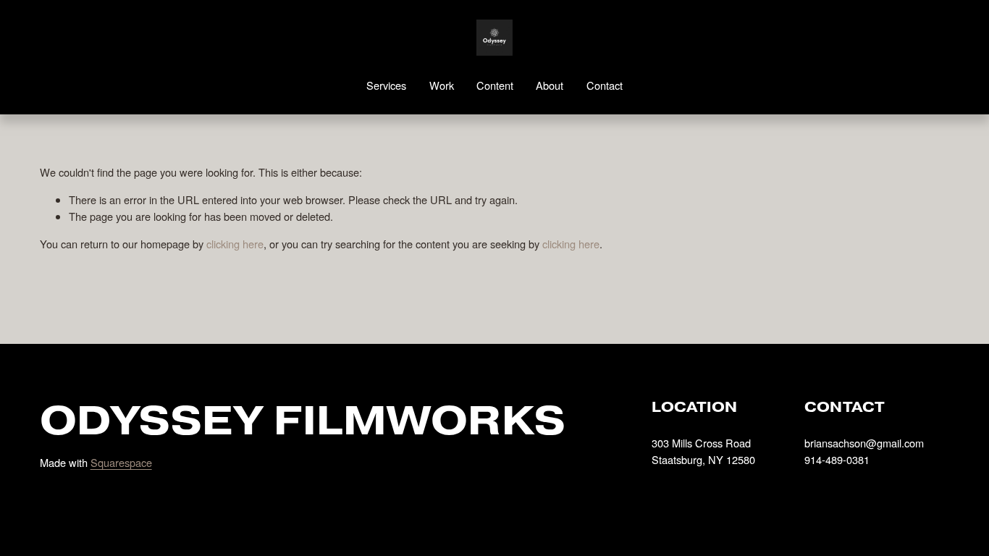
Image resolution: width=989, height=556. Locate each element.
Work (441, 85)
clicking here (235, 243)
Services (386, 85)
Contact (604, 85)
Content (494, 85)
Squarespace (121, 462)
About (549, 85)
